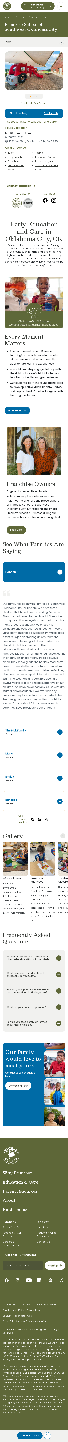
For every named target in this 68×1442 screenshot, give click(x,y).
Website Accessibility (47, 1304)
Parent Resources (20, 1191)
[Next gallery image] (62, 835)
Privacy (26, 1304)
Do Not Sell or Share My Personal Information (25, 1321)
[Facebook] (45, 200)
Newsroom (43, 1221)
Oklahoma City (38, 17)
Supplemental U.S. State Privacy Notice (22, 1310)
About (9, 1200)
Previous (2, 70)
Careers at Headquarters (11, 1243)
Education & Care (20, 1182)
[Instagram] (53, 200)
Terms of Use (9, 1304)
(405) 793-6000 (14, 137)
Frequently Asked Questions (47, 1234)
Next (66, 70)
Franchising (9, 1221)
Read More (16, 530)
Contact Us (51, 113)
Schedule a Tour (29, 1435)
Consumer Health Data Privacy (18, 1316)
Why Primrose (17, 1172)
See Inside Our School (34, 103)
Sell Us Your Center (13, 1227)
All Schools (10, 17)
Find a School (16, 1209)
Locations (42, 1227)
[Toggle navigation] (61, 6)
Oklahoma (23, 17)
